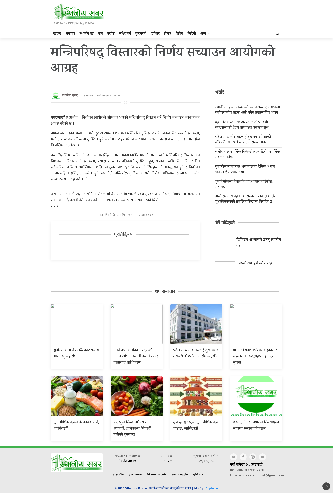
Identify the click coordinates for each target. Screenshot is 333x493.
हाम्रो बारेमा (135, 474)
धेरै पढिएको (225, 222)
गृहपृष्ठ (57, 33)
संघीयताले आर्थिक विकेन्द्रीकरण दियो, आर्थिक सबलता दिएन (247, 155)
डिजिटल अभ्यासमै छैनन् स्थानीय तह (258, 243)
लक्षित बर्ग (125, 33)
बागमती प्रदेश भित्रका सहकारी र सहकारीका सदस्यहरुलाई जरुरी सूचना (255, 357)
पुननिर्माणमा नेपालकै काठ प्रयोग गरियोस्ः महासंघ (244, 184)
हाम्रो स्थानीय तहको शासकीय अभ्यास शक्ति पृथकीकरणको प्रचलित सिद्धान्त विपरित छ (245, 199)
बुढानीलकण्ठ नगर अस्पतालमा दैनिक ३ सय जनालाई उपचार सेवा (245, 169)
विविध (179, 33)
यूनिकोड (198, 474)
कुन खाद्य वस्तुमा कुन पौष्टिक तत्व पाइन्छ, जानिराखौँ (195, 426)
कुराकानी (140, 33)
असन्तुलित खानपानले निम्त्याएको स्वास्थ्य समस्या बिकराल (256, 426)
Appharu (211, 488)
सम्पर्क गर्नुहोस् (180, 474)
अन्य (203, 33)
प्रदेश (111, 33)
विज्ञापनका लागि (157, 474)
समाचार (70, 33)
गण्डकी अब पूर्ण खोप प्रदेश (254, 263)
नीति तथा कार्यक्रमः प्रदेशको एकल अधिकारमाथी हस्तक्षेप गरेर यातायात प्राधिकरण (136, 357)
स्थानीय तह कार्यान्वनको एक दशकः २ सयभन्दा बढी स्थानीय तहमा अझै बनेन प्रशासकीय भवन (247, 110)
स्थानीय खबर (70, 95)
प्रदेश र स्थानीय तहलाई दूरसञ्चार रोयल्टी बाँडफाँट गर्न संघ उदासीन (196, 354)
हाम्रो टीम (118, 474)
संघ (100, 33)
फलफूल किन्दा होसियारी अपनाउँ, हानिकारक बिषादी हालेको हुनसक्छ (132, 429)
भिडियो (192, 33)
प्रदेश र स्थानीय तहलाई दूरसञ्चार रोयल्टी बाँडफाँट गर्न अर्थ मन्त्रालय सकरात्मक (243, 140)
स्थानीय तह (87, 33)
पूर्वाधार (155, 33)
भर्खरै (219, 92)
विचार (167, 33)
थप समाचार (165, 291)
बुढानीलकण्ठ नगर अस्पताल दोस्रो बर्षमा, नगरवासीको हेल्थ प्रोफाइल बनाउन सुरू (243, 125)
